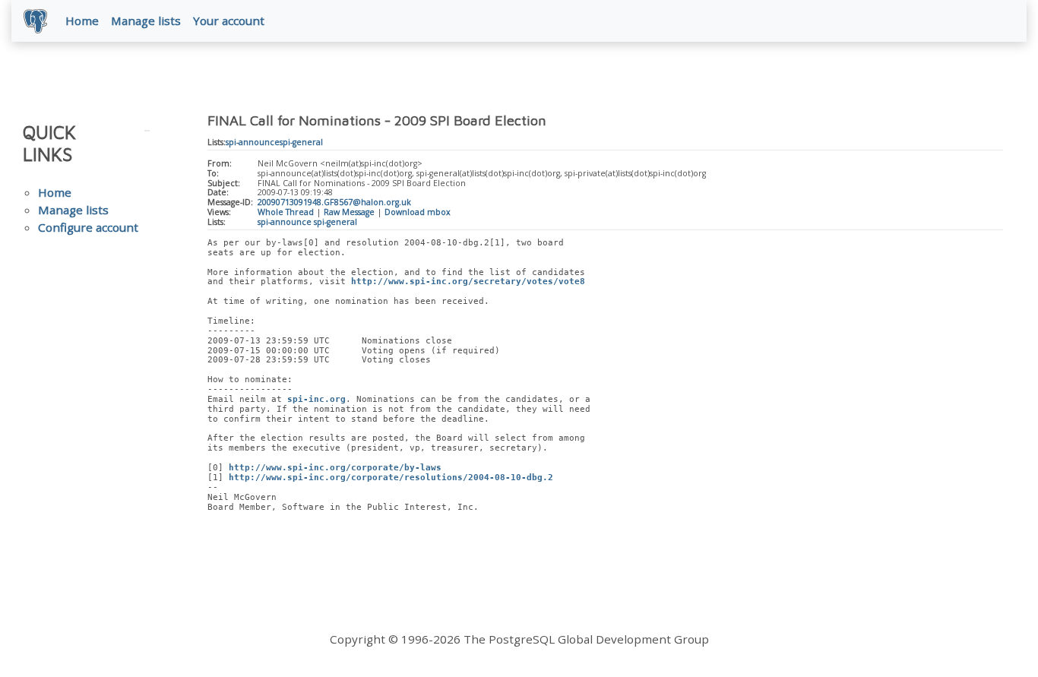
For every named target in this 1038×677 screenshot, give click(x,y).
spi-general (301, 142)
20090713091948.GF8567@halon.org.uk (334, 202)
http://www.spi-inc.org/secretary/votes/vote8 (468, 281)
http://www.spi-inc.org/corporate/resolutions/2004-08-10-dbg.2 (391, 477)
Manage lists (146, 20)
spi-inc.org (316, 399)
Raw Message (349, 212)
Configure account (88, 227)
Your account (228, 20)
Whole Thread (286, 212)
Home (82, 20)
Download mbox (418, 212)
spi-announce (253, 142)
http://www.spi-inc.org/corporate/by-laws (335, 468)
